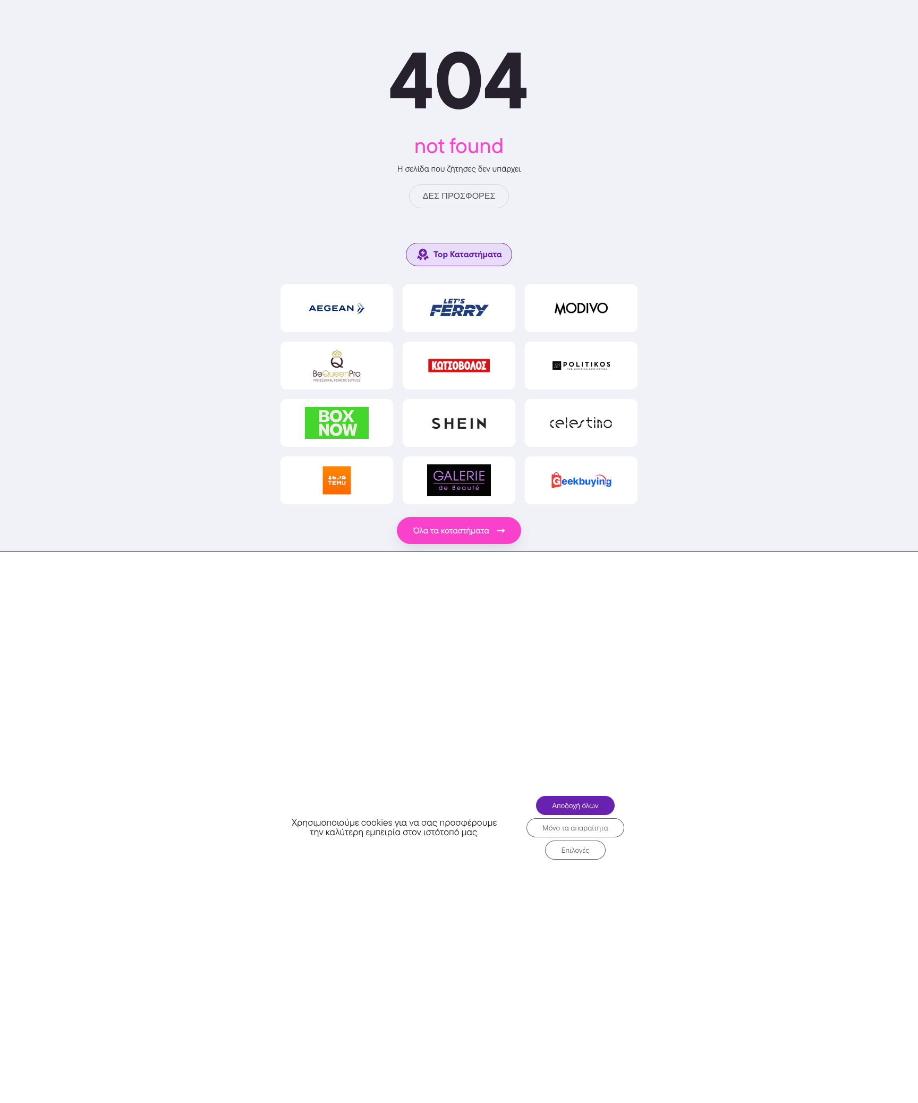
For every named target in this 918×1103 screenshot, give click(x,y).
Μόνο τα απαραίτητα (575, 827)
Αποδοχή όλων (575, 805)
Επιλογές (575, 850)
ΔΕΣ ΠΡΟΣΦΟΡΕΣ (459, 196)
